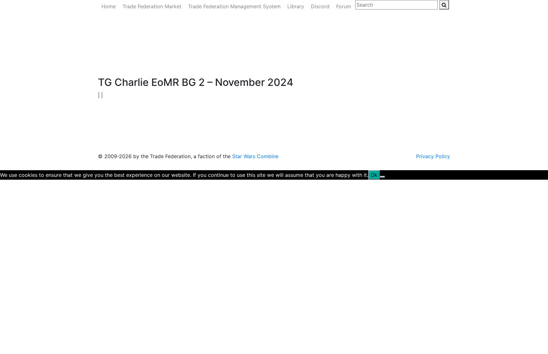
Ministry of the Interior (251, 62)
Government (153, 62)
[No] (382, 177)
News (126, 62)
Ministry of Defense (196, 62)
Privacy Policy (433, 156)
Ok (374, 175)
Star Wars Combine (255, 156)
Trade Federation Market (151, 6)
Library (295, 6)
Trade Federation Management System (234, 6)
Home (108, 6)
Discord (320, 6)
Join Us (338, 62)
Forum (343, 6)
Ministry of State (303, 62)
